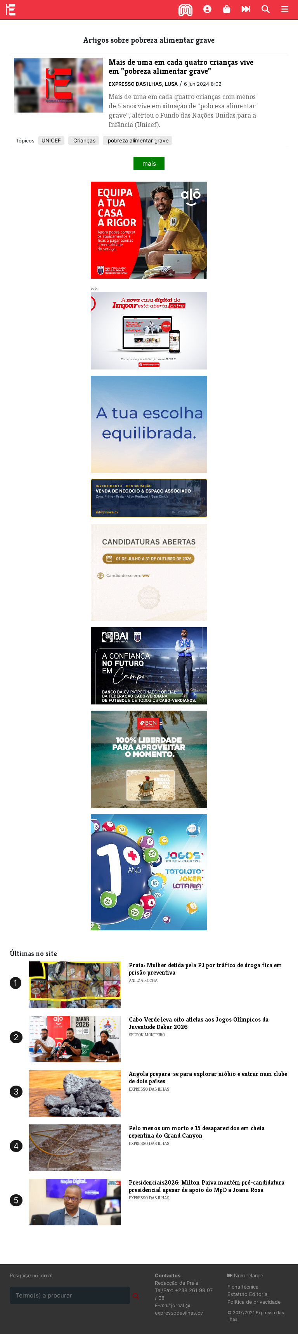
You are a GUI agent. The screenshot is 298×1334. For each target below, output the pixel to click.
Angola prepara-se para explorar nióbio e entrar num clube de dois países (208, 1077)
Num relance (247, 1275)
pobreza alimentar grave (137, 140)
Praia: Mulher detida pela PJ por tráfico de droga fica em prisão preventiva (205, 969)
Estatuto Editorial (248, 1294)
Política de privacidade (254, 1302)
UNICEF (51, 140)
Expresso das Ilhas (135, 84)
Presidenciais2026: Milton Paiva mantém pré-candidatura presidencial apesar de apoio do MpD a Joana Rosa (206, 1186)
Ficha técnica (242, 1287)
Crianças (83, 140)
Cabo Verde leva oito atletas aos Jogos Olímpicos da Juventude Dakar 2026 (199, 1023)
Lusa (171, 84)
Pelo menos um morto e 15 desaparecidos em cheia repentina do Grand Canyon (197, 1132)
